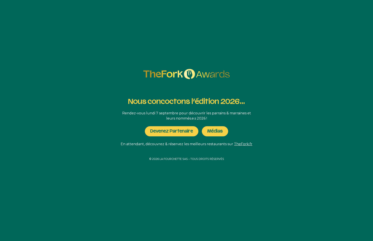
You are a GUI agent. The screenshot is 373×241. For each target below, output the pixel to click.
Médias (215, 131)
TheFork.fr (243, 144)
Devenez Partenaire (171, 131)
